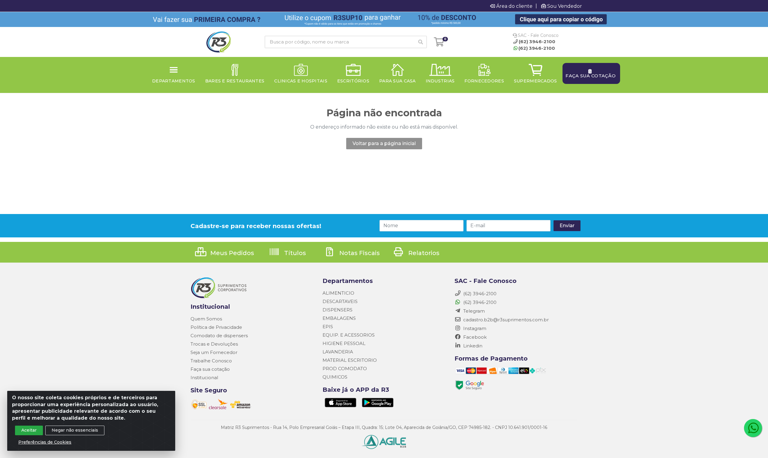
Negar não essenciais (75, 430)
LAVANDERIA (337, 352)
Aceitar (29, 430)
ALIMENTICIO (338, 293)
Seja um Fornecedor (213, 352)
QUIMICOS (334, 377)
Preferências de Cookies (44, 442)
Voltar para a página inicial (384, 143)
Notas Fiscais (359, 253)
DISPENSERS (337, 310)
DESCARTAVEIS (340, 301)
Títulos (294, 253)
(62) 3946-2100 (536, 48)
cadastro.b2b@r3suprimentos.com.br (505, 320)
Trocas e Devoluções (214, 344)
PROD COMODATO (344, 368)
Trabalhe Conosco (211, 361)
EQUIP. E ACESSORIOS (348, 335)
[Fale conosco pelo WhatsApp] (753, 428)
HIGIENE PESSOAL (343, 343)
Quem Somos (206, 319)
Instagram (474, 328)
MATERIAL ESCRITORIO (349, 360)
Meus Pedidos (231, 253)
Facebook (474, 337)
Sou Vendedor (564, 6)
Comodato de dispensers (219, 335)
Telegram (473, 311)
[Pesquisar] (420, 42)
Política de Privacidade (216, 327)
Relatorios (423, 253)
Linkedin (472, 346)
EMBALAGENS (339, 318)
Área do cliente (514, 6)
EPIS (327, 326)
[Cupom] (384, 19)
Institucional (204, 377)
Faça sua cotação (210, 369)
